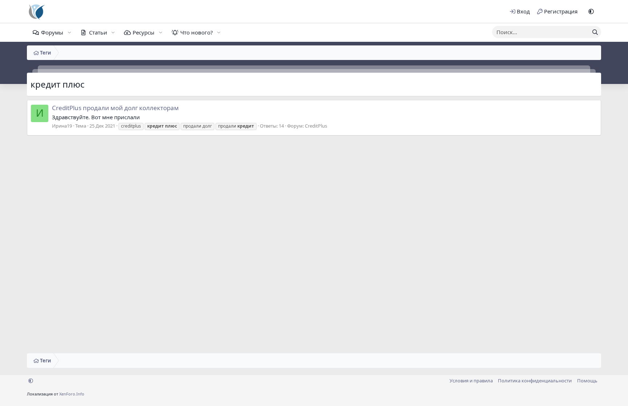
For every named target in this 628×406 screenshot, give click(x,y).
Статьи (98, 32)
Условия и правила (471, 380)
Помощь (587, 380)
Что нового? (196, 32)
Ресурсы (143, 32)
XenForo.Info (71, 394)
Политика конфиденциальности (535, 380)
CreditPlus (316, 125)
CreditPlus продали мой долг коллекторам (115, 108)
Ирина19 (62, 125)
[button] (591, 11)
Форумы (52, 32)
